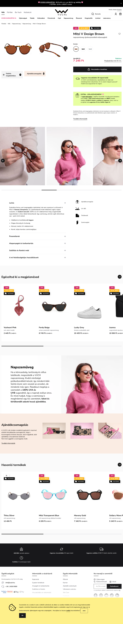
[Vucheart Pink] (19, 305)
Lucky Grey (79, 327)
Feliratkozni (114, 586)
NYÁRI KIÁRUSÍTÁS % (8, 18)
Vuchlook (66, 596)
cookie (68, 610)
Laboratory (107, 18)
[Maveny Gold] (89, 493)
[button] (65, 48)
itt (119, 590)
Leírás (11, 203)
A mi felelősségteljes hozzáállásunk (24, 257)
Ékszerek (79, 18)
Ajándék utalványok (69, 586)
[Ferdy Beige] (54, 305)
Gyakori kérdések (38, 583)
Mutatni (119, 10)
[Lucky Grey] (89, 305)
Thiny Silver (9, 515)
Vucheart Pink (10, 327)
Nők (3, 12)
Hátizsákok (41, 18)
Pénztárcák (51, 18)
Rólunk (65, 579)
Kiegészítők (88, 18)
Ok (22, 615)
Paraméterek (14, 236)
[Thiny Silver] (19, 493)
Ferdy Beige (44, 327)
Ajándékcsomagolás (34, 74)
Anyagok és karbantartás (40, 586)
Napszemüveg (68, 18)
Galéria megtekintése (13, 75)
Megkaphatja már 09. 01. (113, 61)
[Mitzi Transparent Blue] (54, 493)
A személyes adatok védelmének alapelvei (107, 590)
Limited (97, 18)
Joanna (112, 327)
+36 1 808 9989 (11, 586)
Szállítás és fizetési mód (19, 250)
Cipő (59, 18)
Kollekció (27, 12)
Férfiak (10, 12)
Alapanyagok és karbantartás (21, 243)
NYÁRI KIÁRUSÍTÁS (47, 2)
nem (84, 611)
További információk (80, 119)
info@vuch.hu (10, 583)
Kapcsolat (35, 579)
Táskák (32, 18)
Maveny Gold (80, 515)
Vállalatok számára (69, 589)
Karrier (65, 583)
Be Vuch (18, 12)
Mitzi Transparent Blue (49, 515)
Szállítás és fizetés (38, 589)
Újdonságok (23, 18)
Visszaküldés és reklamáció (41, 592)
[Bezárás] (121, 3)
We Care (66, 592)
